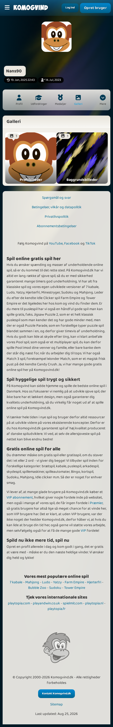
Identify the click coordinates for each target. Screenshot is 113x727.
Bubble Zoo (37, 588)
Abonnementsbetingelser (56, 226)
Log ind (70, 7)
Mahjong (32, 582)
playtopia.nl (94, 603)
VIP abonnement (20, 497)
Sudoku (55, 588)
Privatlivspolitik (57, 217)
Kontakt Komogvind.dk (56, 693)
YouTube (56, 243)
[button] (102, 100)
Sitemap (56, 704)
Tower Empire (74, 588)
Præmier (96, 503)
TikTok (90, 243)
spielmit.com (72, 603)
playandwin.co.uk (46, 603)
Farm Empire (74, 582)
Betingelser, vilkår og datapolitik (56, 207)
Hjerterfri (94, 582)
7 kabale (16, 582)
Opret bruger (95, 8)
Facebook (72, 243)
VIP (83, 531)
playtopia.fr (56, 609)
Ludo (46, 582)
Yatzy (57, 582)
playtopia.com (19, 603)
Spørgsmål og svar (56, 198)
